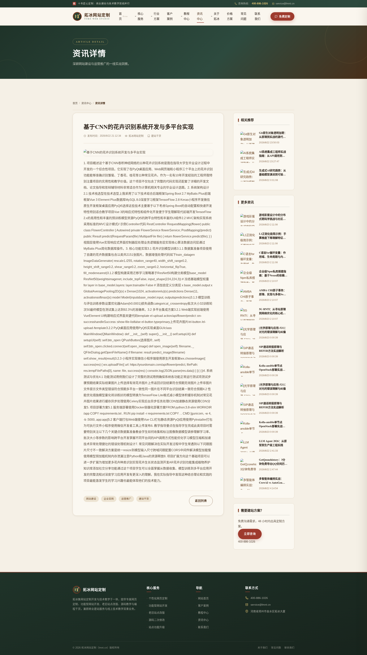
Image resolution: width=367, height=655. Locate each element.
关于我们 (263, 647)
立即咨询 (250, 533)
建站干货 (144, 499)
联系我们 (257, 16)
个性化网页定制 (158, 598)
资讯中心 (200, 16)
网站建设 (91, 499)
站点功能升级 (157, 627)
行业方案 (156, 16)
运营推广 (126, 499)
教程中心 (186, 16)
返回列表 (201, 500)
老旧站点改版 (157, 612)
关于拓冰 (216, 16)
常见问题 (243, 16)
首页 (123, 16)
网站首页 (203, 598)
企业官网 (109, 499)
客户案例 (170, 16)
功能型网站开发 (158, 605)
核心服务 (140, 16)
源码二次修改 (157, 620)
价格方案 (230, 16)
